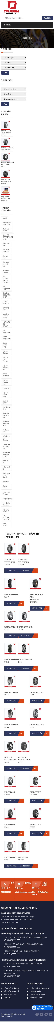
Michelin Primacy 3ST (6, 415)
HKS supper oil (6, 288)
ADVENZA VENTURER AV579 (23, 562)
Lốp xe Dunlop (5, 352)
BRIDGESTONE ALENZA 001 (7, 149)
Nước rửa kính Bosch (6, 475)
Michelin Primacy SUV (6, 423)
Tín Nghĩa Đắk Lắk (6, 504)
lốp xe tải (6, 388)
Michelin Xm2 (6, 431)
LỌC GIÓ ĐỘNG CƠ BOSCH (5, 198)
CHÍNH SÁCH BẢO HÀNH (40, 988)
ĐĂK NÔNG (5, 525)
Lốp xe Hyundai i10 (6, 367)
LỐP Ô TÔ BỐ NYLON (6, 324)
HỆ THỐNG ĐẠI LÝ (11, 991)
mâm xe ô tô (6, 468)
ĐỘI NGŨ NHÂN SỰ (12, 988)
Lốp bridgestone (7, 331)
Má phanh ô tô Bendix (6, 438)
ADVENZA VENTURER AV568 (9, 562)
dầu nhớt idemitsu (6, 251)
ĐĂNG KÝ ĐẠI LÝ (36, 998)
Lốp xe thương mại (5, 382)
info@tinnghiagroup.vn (24, 892)
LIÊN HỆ (7, 998)
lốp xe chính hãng (5, 345)
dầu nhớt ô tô (6, 257)
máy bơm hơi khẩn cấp (6, 446)
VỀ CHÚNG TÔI (10, 995)
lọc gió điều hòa (6, 302)
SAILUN (6, 482)
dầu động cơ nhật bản (6, 264)
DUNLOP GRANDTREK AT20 (10, 759)
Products (21, 534)
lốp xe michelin (6, 375)
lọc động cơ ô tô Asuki (6, 316)
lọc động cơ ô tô (6, 309)
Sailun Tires (5, 487)
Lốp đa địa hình (6, 408)
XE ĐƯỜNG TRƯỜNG (6, 517)
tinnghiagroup (7, 499)
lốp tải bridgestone (7, 337)
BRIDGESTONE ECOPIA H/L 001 (7, 165)
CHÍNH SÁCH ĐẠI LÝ (38, 995)
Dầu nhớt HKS (6, 244)
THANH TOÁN (35, 991)
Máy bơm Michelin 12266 (6, 454)
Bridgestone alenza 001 (7, 223)
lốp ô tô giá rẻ (5, 402)
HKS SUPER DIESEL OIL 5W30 (6, 279)
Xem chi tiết (11, 571)
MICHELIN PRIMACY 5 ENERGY (6, 181)
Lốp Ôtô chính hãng (5, 394)
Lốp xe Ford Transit (5, 359)
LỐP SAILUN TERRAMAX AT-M (6, 133)
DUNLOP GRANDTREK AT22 (8, 237)
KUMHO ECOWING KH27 (7, 295)
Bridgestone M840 (7, 230)
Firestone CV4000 (6, 271)
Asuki (5, 218)
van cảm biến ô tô (6, 510)
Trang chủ (10, 534)
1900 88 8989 (6, 892)
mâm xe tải (6, 462)
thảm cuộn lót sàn (6, 493)
